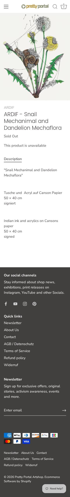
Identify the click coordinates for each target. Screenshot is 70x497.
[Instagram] (25, 303)
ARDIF (9, 107)
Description (13, 159)
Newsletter (12, 323)
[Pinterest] (34, 303)
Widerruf (11, 365)
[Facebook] (6, 303)
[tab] (15, 159)
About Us (11, 330)
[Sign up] (64, 410)
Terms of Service (17, 351)
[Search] (55, 7)
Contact (10, 337)
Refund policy (14, 358)
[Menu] (6, 6)
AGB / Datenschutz (19, 344)
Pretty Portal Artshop (29, 477)
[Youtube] (15, 303)
